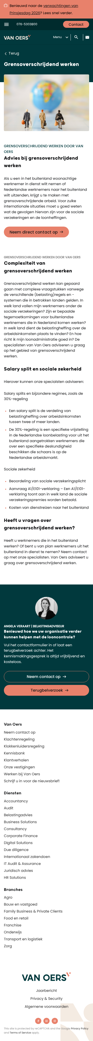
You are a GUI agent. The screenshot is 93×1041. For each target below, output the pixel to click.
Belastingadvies (18, 815)
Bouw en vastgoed (20, 904)
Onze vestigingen (19, 767)
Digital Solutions (18, 842)
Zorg (8, 946)
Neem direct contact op (34, 232)
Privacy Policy (80, 1028)
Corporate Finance (21, 835)
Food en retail (16, 918)
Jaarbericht (46, 990)
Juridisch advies (18, 870)
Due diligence (16, 849)
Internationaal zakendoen (27, 856)
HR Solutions (15, 877)
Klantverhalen (16, 760)
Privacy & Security (46, 998)
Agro (8, 897)
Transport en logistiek (23, 939)
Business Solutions (20, 821)
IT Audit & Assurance (22, 863)
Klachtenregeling (19, 739)
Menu (57, 37)
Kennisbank (14, 753)
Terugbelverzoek (47, 690)
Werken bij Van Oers (22, 774)
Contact (76, 24)
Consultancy (15, 828)
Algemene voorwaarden (46, 1006)
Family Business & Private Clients (33, 911)
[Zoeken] (76, 37)
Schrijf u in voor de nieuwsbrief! (32, 781)
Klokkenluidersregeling (24, 746)
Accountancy (16, 801)
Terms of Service (20, 1033)
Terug (14, 53)
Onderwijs (13, 932)
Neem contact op (43, 676)
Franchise (12, 925)
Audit (8, 808)
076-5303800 (27, 24)
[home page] (46, 977)
